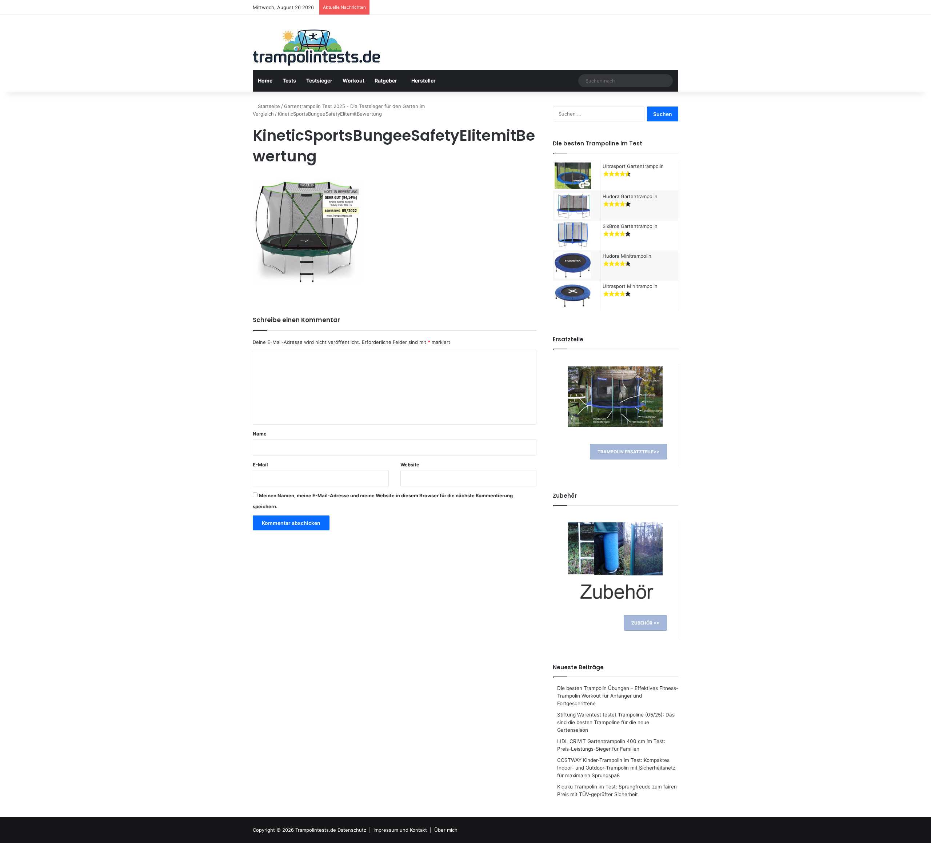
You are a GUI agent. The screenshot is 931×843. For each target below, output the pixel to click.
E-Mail (260, 464)
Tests (289, 80)
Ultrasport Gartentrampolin (633, 166)
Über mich (445, 830)
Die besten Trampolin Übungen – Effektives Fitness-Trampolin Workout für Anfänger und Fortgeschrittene (617, 695)
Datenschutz (351, 830)
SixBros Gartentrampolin (630, 226)
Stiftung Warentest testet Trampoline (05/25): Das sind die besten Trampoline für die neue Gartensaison (616, 722)
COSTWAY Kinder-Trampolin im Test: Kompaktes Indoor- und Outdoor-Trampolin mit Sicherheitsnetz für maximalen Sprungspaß (616, 767)
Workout (353, 80)
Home (265, 80)
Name (260, 434)
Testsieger (319, 80)
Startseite (268, 106)
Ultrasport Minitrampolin (630, 286)
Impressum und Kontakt (400, 830)
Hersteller (423, 80)
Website (409, 464)
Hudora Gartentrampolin (630, 196)
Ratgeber (386, 80)
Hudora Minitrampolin (627, 256)
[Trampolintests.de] (316, 49)
